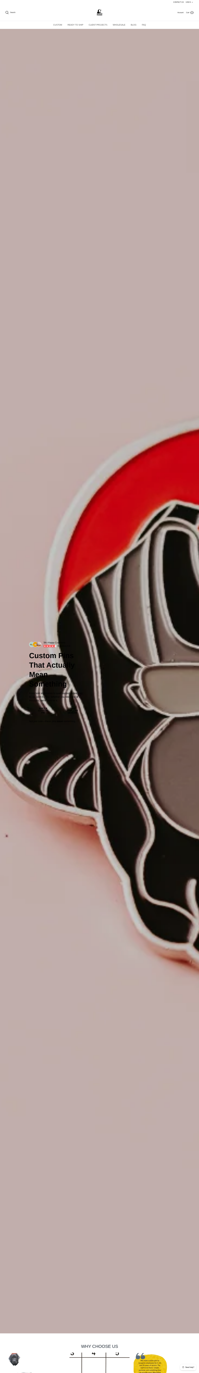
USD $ (188, 2)
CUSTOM (57, 25)
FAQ (144, 25)
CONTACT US (178, 2)
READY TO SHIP (75, 25)
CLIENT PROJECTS (98, 25)
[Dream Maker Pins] (99, 12)
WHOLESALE (119, 25)
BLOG (133, 25)
